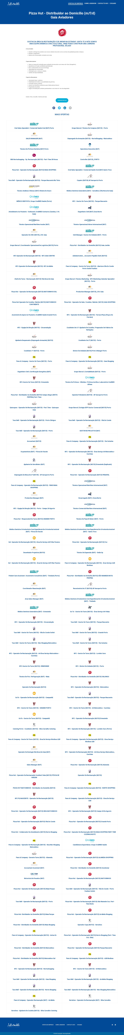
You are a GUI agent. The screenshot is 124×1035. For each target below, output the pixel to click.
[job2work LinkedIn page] (115, 1024)
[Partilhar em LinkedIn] (64, 107)
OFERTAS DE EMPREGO (75, 3)
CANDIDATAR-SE (62, 100)
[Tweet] (59, 107)
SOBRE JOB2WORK (90, 3)
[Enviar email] (70, 107)
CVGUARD (113, 3)
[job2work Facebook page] (112, 1024)
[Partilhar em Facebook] (53, 107)
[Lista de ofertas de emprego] (13, 4)
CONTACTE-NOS (103, 3)
